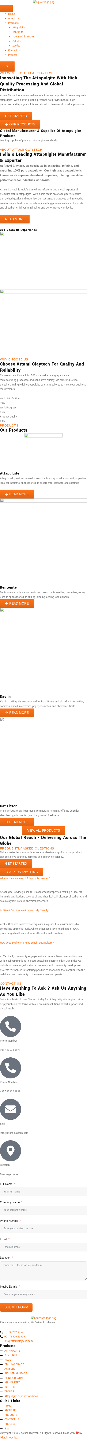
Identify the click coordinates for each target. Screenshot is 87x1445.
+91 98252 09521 (14, 1332)
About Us (13, 18)
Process (12, 55)
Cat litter (17, 41)
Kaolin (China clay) (23, 37)
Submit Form (16, 1307)
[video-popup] (1, 225)
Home (11, 14)
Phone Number (9, 1220)
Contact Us (14, 50)
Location (5, 1257)
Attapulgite (18, 27)
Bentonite (17, 32)
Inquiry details (9, 1286)
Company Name (10, 1202)
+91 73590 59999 (14, 1337)
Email (3, 1239)
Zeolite (16, 46)
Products (13, 23)
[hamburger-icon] (6, 8)
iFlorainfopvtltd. (9, 1438)
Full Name (6, 1184)
